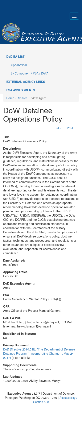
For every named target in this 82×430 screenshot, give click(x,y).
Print (70, 128)
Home (10, 98)
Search (23, 98)
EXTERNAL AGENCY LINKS (25, 82)
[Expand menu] (74, 16)
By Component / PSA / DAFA (29, 73)
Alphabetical (19, 65)
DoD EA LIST (15, 56)
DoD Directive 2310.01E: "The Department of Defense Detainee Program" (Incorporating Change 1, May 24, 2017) (39, 353)
